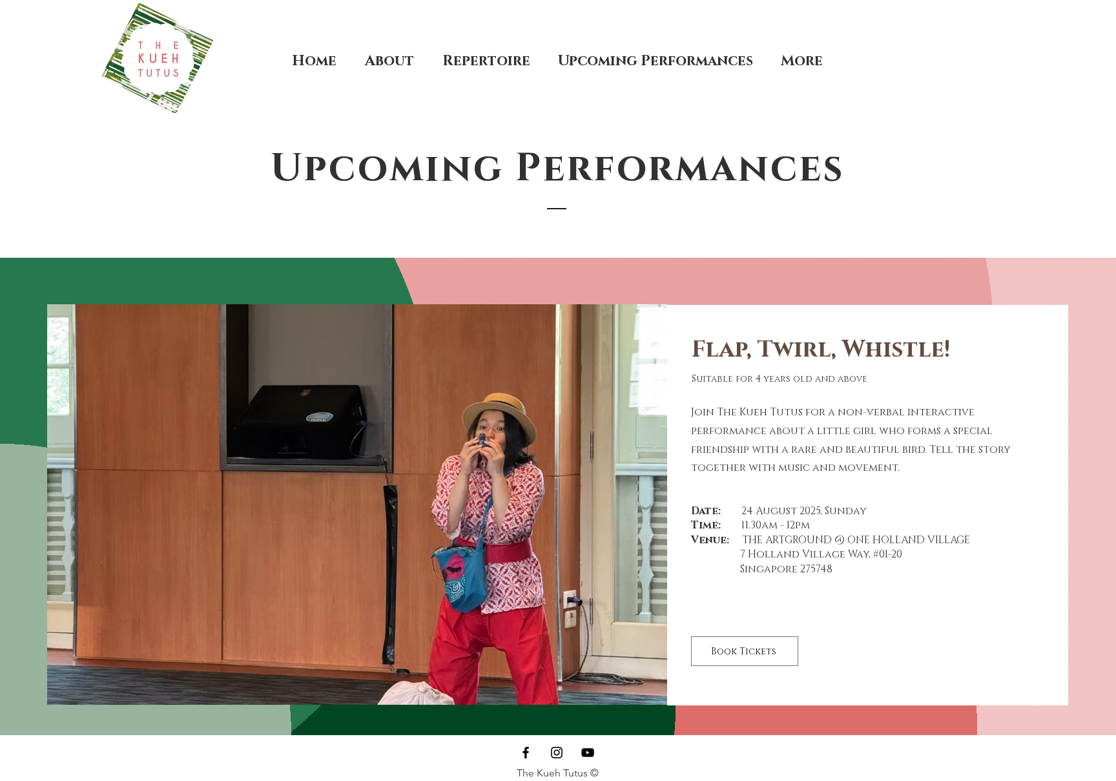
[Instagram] (556, 752)
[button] (357, 504)
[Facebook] (525, 752)
